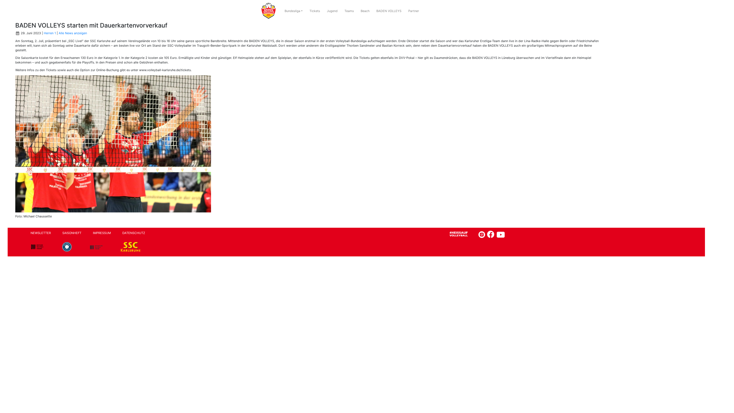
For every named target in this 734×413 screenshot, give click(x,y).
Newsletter (41, 233)
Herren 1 (50, 33)
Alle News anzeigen (73, 33)
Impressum (102, 233)
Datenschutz (133, 233)
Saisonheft (71, 233)
